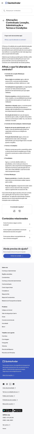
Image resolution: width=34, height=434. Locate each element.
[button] (17, 224)
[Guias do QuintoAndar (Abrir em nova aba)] (10, 384)
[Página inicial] (12, 3)
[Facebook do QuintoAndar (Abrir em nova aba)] (4, 384)
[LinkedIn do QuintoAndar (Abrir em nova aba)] (14, 384)
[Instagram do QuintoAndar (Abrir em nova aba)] (7, 384)
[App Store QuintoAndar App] (17, 410)
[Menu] (2, 3)
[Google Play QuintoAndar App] (8, 410)
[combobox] (18, 11)
